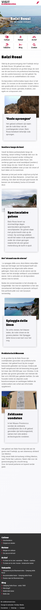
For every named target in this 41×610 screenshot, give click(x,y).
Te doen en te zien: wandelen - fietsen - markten (19, 560)
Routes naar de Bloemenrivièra (13, 578)
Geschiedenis (7, 540)
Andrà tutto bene (8, 591)
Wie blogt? (6, 588)
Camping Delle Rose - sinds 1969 (14, 585)
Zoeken (34, 48)
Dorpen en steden (9, 543)
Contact (22, 608)
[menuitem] (7, 38)
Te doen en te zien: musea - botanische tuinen (18, 563)
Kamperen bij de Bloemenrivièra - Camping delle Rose (18, 572)
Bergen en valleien (9, 550)
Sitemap (13, 608)
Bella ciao (6, 594)
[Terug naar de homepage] (8, 2)
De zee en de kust (9, 553)
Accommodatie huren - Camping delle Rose (17, 575)
